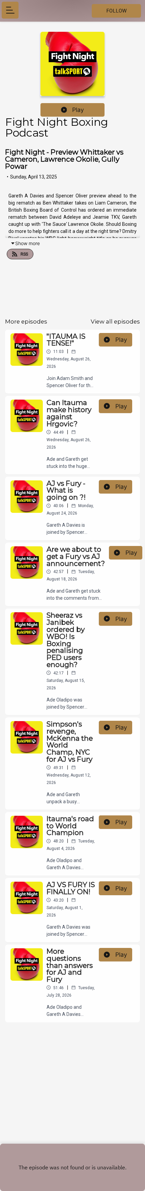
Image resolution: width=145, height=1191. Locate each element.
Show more (27, 243)
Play (78, 109)
